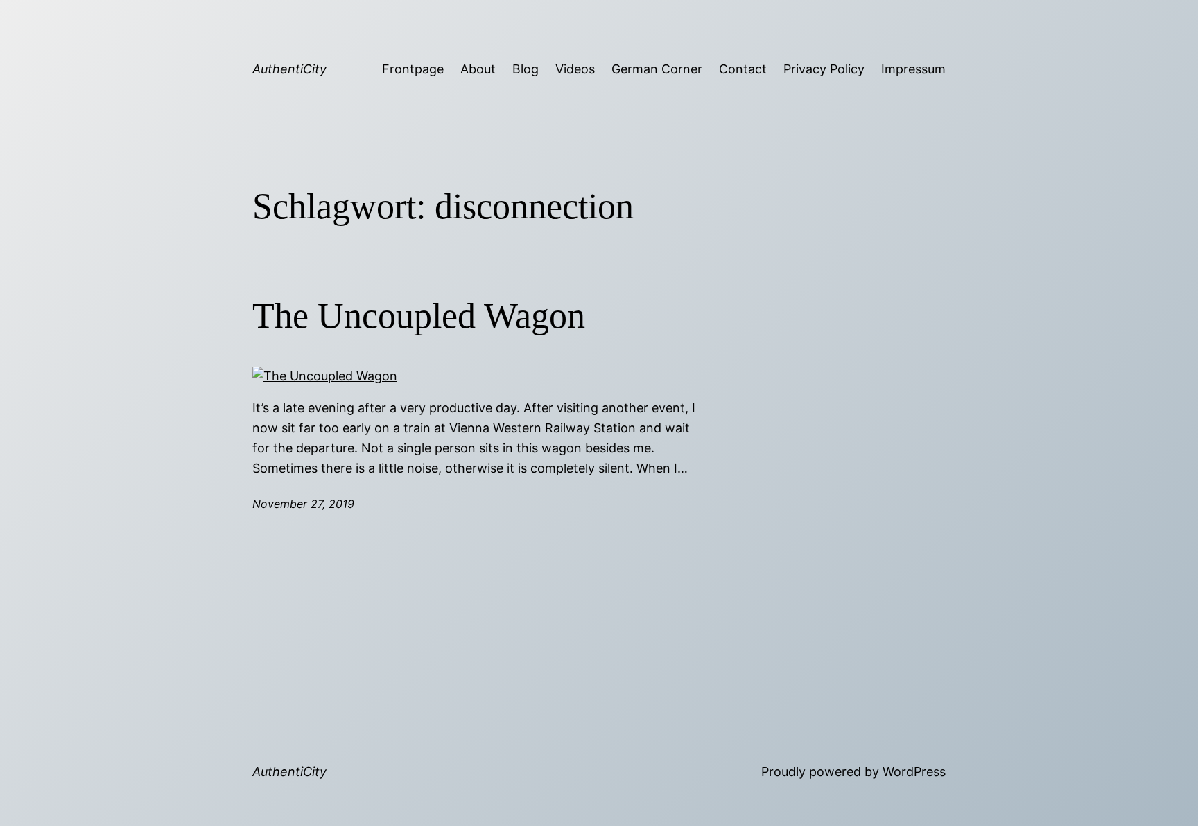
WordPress (914, 771)
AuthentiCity (289, 69)
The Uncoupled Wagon (418, 315)
